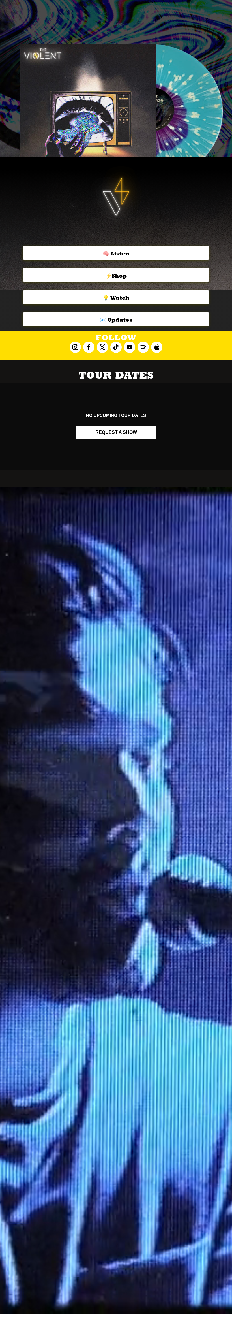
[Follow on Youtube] (129, 347)
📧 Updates (116, 320)
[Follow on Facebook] (88, 347)
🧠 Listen (116, 254)
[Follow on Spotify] (143, 347)
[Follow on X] (102, 347)
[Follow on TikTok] (116, 347)
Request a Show (116, 432)
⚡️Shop (116, 276)
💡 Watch (116, 298)
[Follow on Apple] (156, 347)
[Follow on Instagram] (75, 347)
